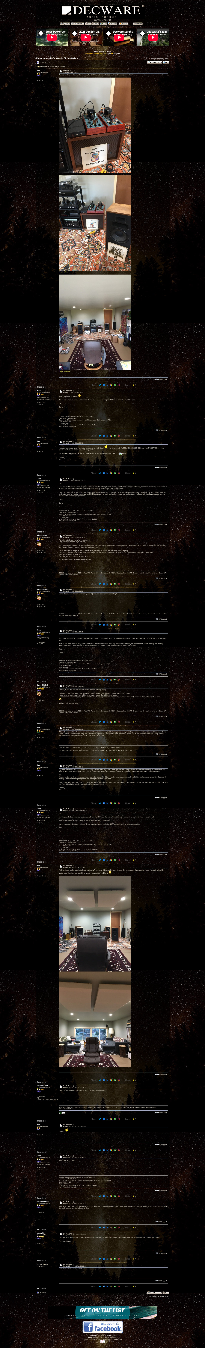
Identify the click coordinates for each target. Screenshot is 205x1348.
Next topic (164, 58)
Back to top (41, 387)
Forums (40, 58)
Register (116, 54)
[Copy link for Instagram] (119, 385)
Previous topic (155, 58)
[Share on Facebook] (104, 385)
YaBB (90, 1337)
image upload (63, 272)
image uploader (64, 371)
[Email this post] (111, 385)
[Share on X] (100, 385)
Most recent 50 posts (102, 51)
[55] (62, 1114)
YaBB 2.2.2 (111, 1336)
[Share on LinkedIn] (108, 385)
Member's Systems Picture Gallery (62, 58)
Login (108, 54)
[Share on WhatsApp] (115, 385)
